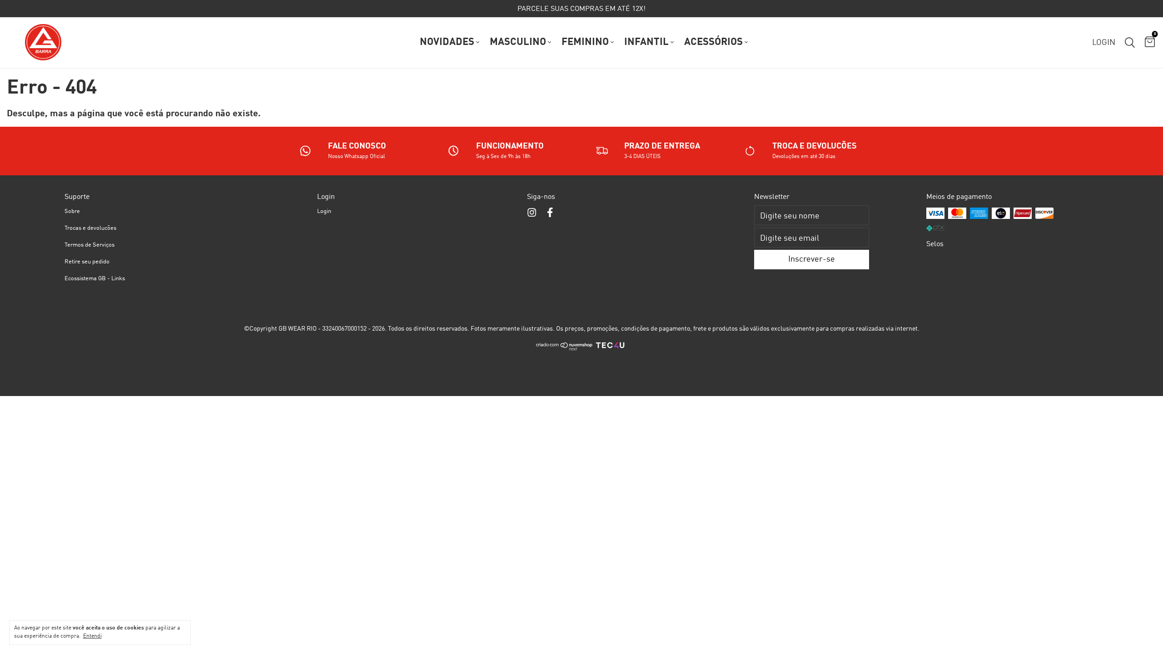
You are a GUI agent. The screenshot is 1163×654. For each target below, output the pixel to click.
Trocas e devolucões (90, 228)
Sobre (72, 211)
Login (324, 211)
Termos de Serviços (89, 245)
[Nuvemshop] (564, 349)
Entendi (92, 636)
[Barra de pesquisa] (1130, 42)
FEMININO (585, 42)
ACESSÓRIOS (713, 42)
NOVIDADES (447, 42)
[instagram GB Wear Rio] (532, 213)
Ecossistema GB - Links (95, 279)
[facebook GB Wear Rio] (550, 213)
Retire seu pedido (87, 262)
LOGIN (1103, 43)
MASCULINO (518, 42)
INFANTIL (646, 42)
